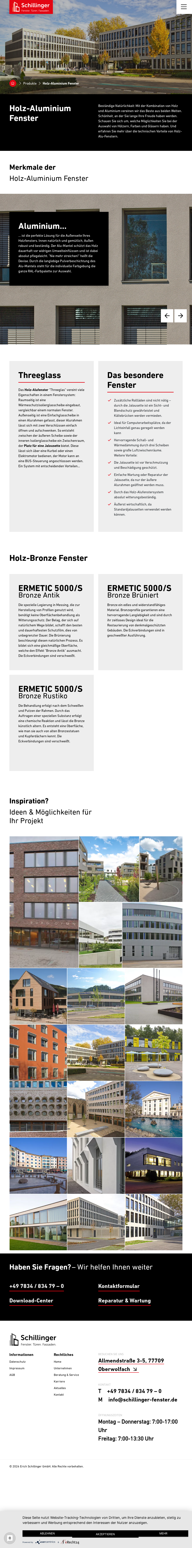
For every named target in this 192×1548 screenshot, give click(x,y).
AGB (12, 1399)
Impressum (17, 1393)
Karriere (59, 1406)
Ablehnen (47, 1533)
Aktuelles (60, 1412)
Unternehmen (63, 1393)
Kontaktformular (119, 1310)
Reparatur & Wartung (124, 1325)
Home (57, 1386)
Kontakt (59, 1419)
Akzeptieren (105, 1534)
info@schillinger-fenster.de (142, 1424)
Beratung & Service (66, 1399)
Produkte (30, 83)
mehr (163, 1533)
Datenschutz (17, 1386)
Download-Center (31, 1325)
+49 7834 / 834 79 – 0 (36, 1310)
